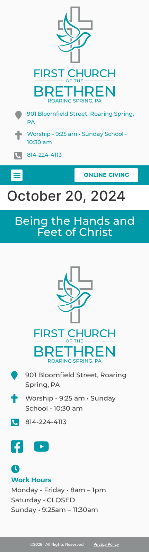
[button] (17, 175)
